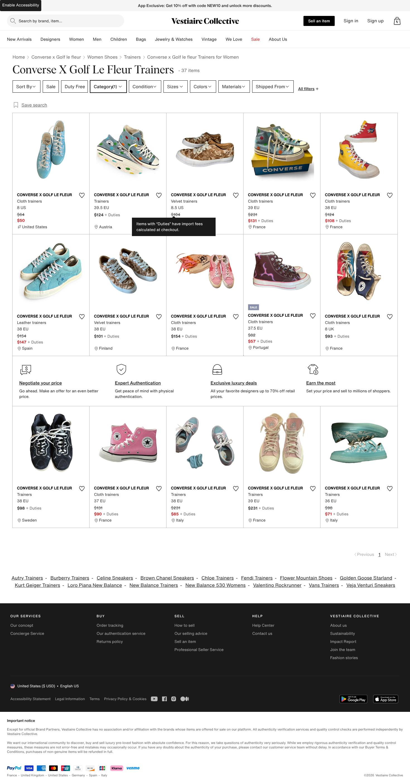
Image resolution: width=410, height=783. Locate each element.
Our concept (21, 625)
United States (58, 775)
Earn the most (321, 383)
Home (19, 57)
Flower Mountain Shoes (306, 578)
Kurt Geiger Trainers (37, 585)
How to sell (184, 625)
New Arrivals (19, 39)
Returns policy (110, 642)
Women (76, 39)
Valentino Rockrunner (277, 585)
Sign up (375, 21)
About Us (278, 39)
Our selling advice (190, 634)
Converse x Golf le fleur (56, 57)
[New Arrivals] (36, 39)
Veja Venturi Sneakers (370, 585)
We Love (234, 39)
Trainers (132, 57)
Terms (94, 699)
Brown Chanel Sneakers (167, 578)
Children (118, 39)
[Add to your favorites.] (81, 195)
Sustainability (342, 634)
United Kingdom (32, 775)
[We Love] (247, 39)
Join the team (342, 650)
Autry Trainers (27, 578)
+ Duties (112, 215)
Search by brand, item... (40, 21)
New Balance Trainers (153, 585)
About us (338, 625)
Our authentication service (121, 634)
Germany (78, 775)
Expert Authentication (138, 383)
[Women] (88, 39)
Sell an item (319, 21)
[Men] (106, 39)
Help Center (263, 625)
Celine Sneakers (115, 578)
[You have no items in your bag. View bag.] (397, 21)
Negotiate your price (40, 383)
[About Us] (291, 39)
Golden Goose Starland (366, 578)
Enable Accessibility (20, 5)
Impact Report (343, 642)
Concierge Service (27, 634)
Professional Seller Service (198, 650)
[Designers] (64, 39)
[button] (397, 21)
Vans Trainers (324, 585)
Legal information (70, 699)
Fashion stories (344, 658)
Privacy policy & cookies (125, 699)
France (12, 775)
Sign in (351, 21)
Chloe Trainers (217, 578)
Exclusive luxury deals (234, 383)
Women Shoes (102, 57)
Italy (104, 775)
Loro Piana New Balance (94, 585)
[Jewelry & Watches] (197, 39)
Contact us (262, 634)
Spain (93, 775)
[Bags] (150, 39)
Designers (50, 39)
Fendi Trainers (257, 578)
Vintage (208, 39)
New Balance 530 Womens (215, 585)
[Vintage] (221, 39)
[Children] (131, 39)
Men (97, 39)
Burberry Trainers (69, 578)
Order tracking (110, 625)
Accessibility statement (30, 699)
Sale (255, 39)
